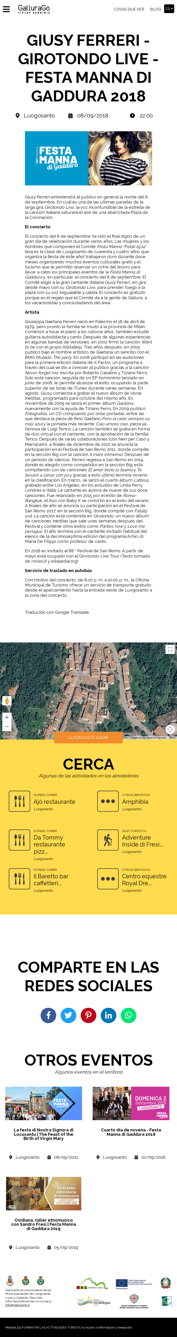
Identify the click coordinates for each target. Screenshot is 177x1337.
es (168, 9)
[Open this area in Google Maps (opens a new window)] (8, 737)
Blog (155, 9)
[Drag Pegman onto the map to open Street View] (7, 700)
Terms (172, 738)
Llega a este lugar (88, 737)
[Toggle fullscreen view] (170, 649)
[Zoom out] (7, 726)
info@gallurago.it (17, 1305)
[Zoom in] (7, 717)
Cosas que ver (129, 9)
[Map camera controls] (170, 729)
